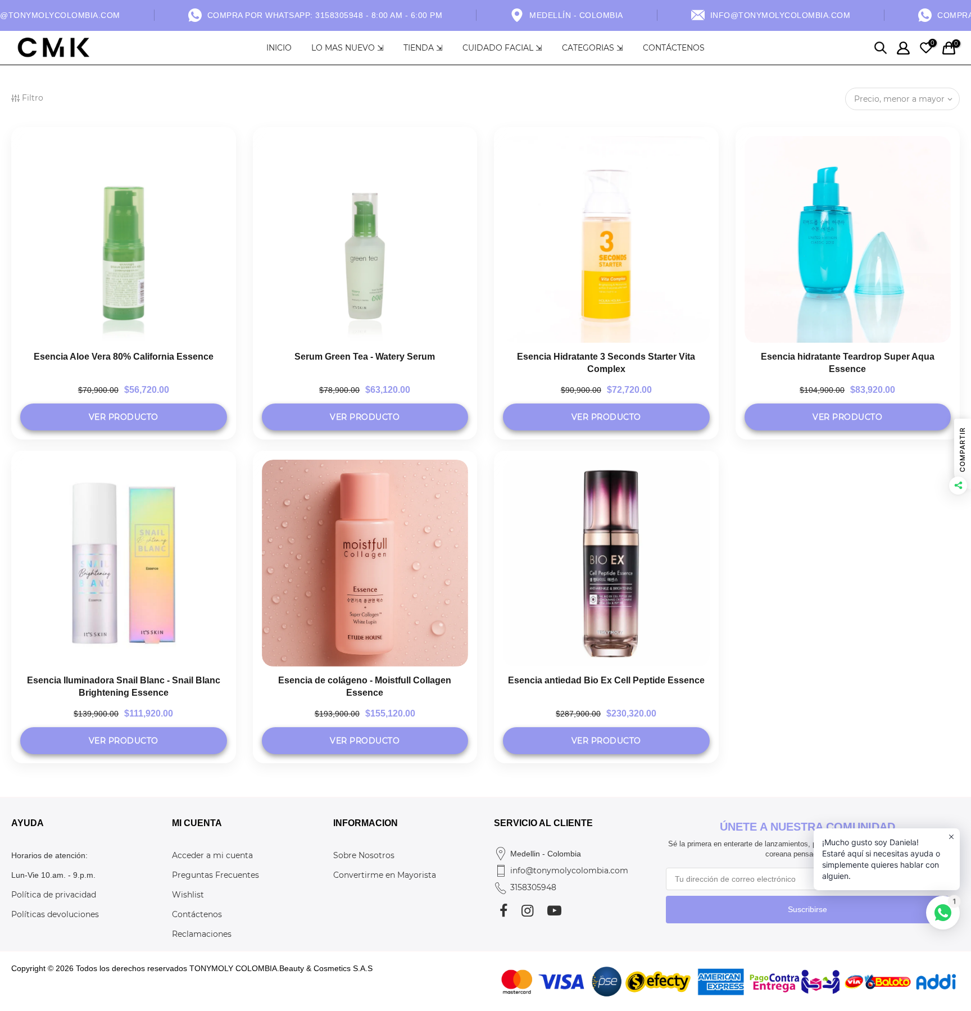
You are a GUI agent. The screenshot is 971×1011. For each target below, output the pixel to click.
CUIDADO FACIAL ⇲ (502, 48)
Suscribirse (807, 909)
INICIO (279, 48)
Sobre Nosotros (363, 855)
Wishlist (188, 895)
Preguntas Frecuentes (215, 875)
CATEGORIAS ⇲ (592, 48)
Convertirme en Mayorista (384, 875)
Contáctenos (197, 914)
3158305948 (533, 887)
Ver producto (123, 417)
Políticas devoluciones (55, 914)
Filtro (32, 98)
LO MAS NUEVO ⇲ (347, 48)
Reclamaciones (202, 934)
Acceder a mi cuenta (212, 855)
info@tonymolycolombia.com (569, 870)
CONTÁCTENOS (674, 48)
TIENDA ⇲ (423, 48)
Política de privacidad (53, 895)
